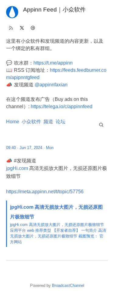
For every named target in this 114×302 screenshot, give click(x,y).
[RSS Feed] (11, 28)
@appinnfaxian (51, 84)
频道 (48, 121)
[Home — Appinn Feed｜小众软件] (12, 12)
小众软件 (31, 121)
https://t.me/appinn (53, 62)
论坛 (60, 121)
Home (12, 121)
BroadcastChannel (68, 285)
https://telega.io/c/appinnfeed (61, 106)
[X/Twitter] (22, 28)
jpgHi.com (17, 168)
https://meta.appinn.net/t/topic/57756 (45, 191)
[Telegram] (33, 28)
